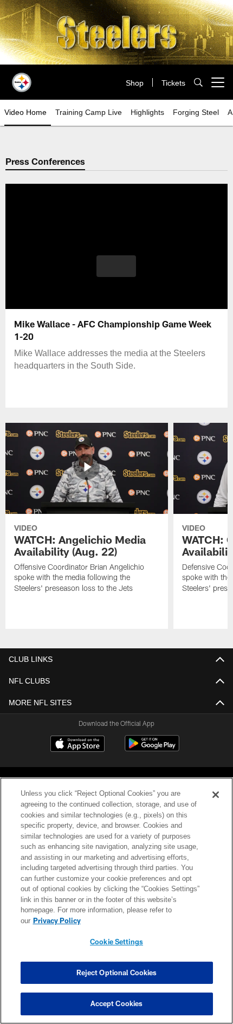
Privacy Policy (57, 920)
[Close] (216, 795)
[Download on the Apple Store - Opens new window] (77, 745)
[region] (116, 900)
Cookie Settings (116, 941)
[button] (116, 266)
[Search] (198, 82)
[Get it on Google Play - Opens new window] (152, 749)
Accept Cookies (116, 1003)
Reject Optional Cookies (116, 972)
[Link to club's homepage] (22, 78)
